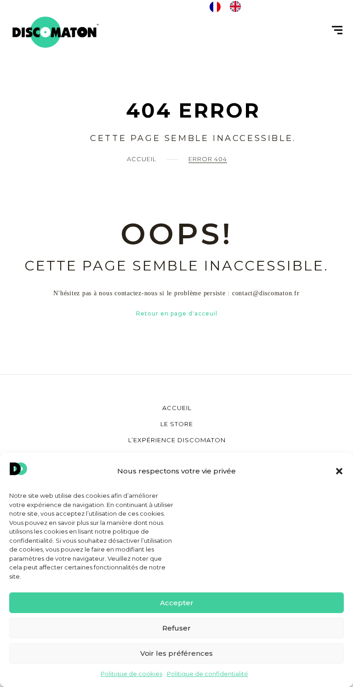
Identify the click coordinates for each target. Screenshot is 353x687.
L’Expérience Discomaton (177, 440)
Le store (176, 424)
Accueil (141, 159)
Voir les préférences (176, 653)
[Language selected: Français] (230, 6)
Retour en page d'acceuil (176, 313)
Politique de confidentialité (207, 673)
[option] (237, 6)
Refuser (176, 628)
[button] (339, 471)
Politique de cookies (131, 673)
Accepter (177, 602)
